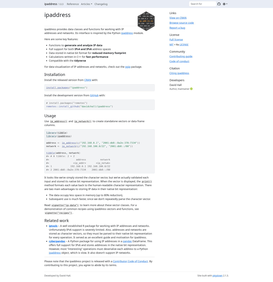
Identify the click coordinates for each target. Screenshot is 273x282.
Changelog (101, 4)
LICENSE (184, 44)
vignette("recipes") (58, 213)
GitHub (94, 95)
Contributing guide (180, 56)
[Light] (225, 4)
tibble (62, 132)
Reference (73, 4)
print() (147, 181)
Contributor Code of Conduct (130, 261)
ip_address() (58, 121)
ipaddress (50, 4)
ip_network (69, 146)
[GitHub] (219, 4)
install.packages (57, 87)
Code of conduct (179, 61)
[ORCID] (191, 88)
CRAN (87, 80)
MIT (171, 44)
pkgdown (218, 275)
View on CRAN (178, 17)
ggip (128, 66)
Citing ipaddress (179, 73)
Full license (176, 39)
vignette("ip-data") (65, 205)
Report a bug (177, 27)
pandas (127, 241)
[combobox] (202, 4)
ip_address (69, 142)
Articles (85, 4)
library (51, 132)
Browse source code (181, 22)
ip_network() (82, 121)
